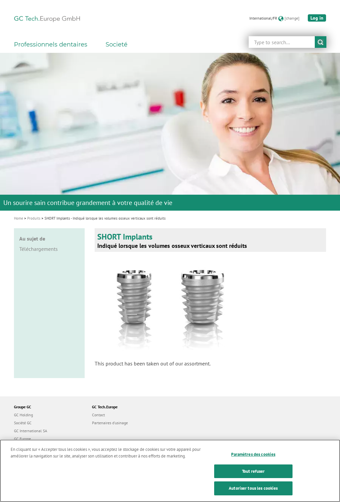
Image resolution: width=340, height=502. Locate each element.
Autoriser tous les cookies (253, 488)
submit (320, 42)
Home (18, 218)
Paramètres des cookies (253, 454)
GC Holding (23, 414)
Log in (316, 18)
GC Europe (22, 438)
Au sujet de (32, 238)
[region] (170, 471)
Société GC (23, 422)
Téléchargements (38, 249)
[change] (292, 18)
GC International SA (30, 430)
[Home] (47, 18)
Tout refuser (253, 471)
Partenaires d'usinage (110, 422)
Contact (98, 414)
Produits (34, 218)
